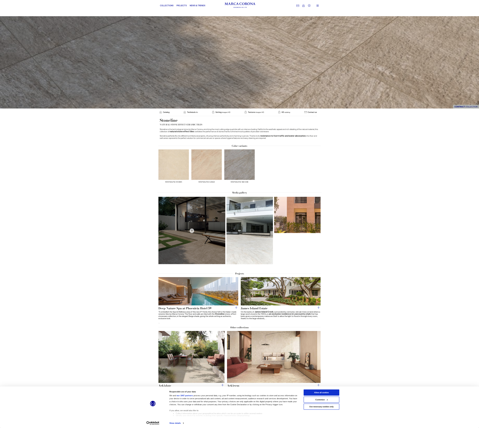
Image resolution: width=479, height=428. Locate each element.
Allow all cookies (321, 392)
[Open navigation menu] (318, 5)
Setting (222, 112)
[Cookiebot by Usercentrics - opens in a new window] (153, 423)
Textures (256, 112)
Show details (175, 423)
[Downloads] (303, 5)
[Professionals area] (309, 5)
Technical (192, 112)
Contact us (312, 112)
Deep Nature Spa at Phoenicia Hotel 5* (184, 308)
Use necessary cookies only (321, 407)
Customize (320, 400)
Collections (167, 5)
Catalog (166, 112)
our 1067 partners (185, 395)
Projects (182, 5)
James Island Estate (254, 308)
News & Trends (197, 5)
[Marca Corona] (240, 5)
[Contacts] (297, 5)
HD (286, 112)
